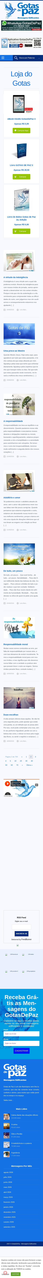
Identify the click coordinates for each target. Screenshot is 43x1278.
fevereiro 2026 (9, 1202)
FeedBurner (26, 939)
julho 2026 (7, 1177)
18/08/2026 (10, 741)
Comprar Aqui (22, 131)
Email (6, 1030)
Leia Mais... (23, 310)
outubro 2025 (9, 1222)
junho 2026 (8, 1182)
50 (6, 765)
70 (17, 765)
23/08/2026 (10, 380)
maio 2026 (8, 1187)
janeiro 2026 (8, 1207)
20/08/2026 (10, 603)
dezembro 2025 (10, 1212)
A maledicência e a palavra (21, 1143)
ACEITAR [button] (15, 1274)
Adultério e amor (11, 497)
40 (32, 761)
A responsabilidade (13, 421)
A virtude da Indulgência (15, 277)
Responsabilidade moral (15, 644)
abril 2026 (7, 1192)
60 (12, 765)
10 (15, 761)
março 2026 (8, 1197)
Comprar (22, 177)
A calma (14, 1124)
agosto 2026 (8, 1172)
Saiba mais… (9, 1100)
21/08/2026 (10, 530)
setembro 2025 (9, 1227)
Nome (6, 1039)
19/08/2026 (10, 673)
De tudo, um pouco (13, 571)
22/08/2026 (10, 456)
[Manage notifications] (5, 1273)
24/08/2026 (10, 310)
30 (26, 761)
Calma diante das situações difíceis (24, 1115)
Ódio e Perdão (16, 1134)
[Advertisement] (21, 828)
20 (21, 761)
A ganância (15, 1153)
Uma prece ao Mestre (14, 351)
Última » (29, 765)
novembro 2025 (10, 1217)
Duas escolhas (10, 715)
